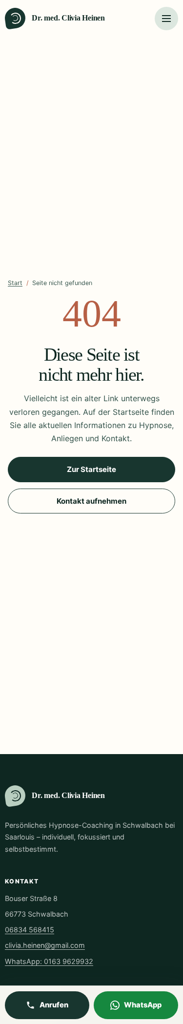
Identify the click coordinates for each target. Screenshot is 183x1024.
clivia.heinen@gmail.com (45, 945)
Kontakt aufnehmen (91, 501)
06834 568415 (29, 929)
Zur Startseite (91, 469)
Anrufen (54, 1005)
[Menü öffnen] (166, 18)
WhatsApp (143, 1005)
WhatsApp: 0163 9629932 (49, 961)
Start (15, 283)
